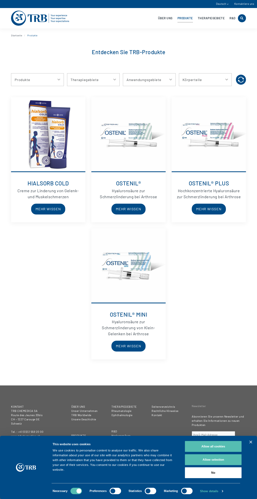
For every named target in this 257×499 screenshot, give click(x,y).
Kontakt (157, 415)
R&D (232, 18)
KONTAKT (17, 406)
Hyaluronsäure (121, 435)
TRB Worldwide (81, 415)
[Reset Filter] (241, 80)
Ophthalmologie (121, 415)
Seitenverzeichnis (163, 406)
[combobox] (37, 79)
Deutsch (221, 3)
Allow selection (213, 459)
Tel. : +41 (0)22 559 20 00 (27, 431)
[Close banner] (250, 442)
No (213, 472)
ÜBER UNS (165, 18)
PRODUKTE (185, 18)
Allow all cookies (213, 446)
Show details (209, 491)
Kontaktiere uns (244, 3)
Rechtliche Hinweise (165, 411)
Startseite (16, 35)
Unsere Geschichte (83, 419)
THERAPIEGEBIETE (211, 18)
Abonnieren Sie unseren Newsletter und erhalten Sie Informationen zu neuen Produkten (218, 421)
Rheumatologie (121, 411)
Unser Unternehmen (84, 411)
